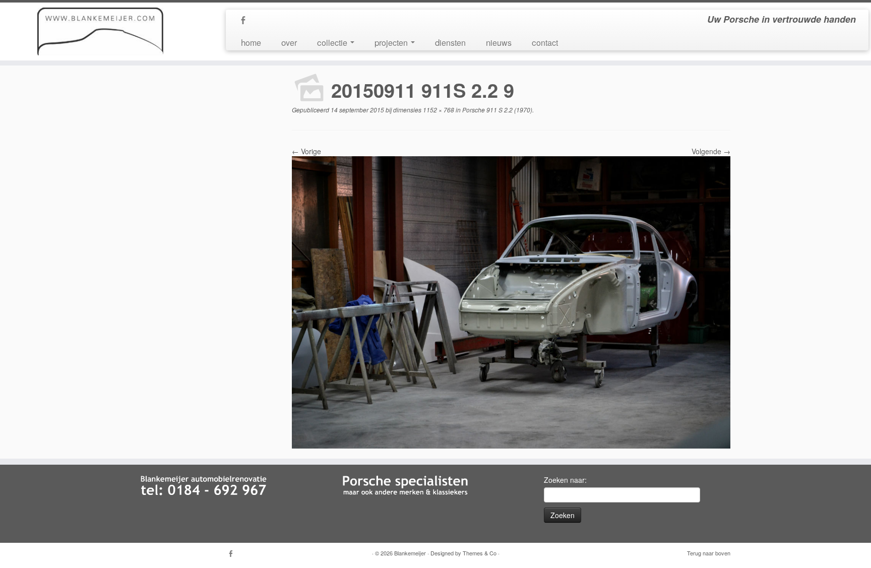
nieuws (499, 42)
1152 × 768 (437, 109)
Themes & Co (479, 553)
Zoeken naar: (565, 480)
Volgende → (711, 151)
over (289, 42)
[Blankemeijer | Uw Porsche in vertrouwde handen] (100, 31)
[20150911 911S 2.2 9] (511, 301)
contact (545, 42)
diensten (450, 42)
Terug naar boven (708, 553)
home (251, 42)
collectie (333, 42)
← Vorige (306, 151)
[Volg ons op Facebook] (246, 20)
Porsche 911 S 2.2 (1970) (496, 109)
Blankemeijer (410, 553)
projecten (392, 42)
